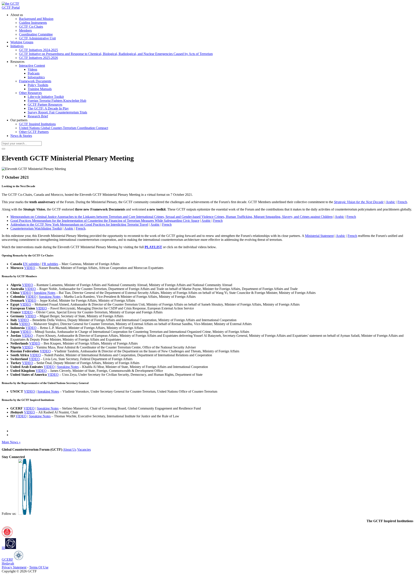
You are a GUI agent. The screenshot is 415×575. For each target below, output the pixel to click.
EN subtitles (31, 264)
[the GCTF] (10, 3)
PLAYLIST (153, 247)
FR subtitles (50, 264)
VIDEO (29, 268)
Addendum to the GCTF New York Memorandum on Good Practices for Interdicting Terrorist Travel (79, 224)
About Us (69, 449)
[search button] (3, 148)
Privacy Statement (14, 567)
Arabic (390, 202)
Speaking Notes (44, 293)
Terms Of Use (38, 567)
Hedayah (8, 563)
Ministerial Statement (319, 236)
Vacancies (84, 449)
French (402, 202)
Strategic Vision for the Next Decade (359, 202)
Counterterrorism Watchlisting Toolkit (36, 228)
